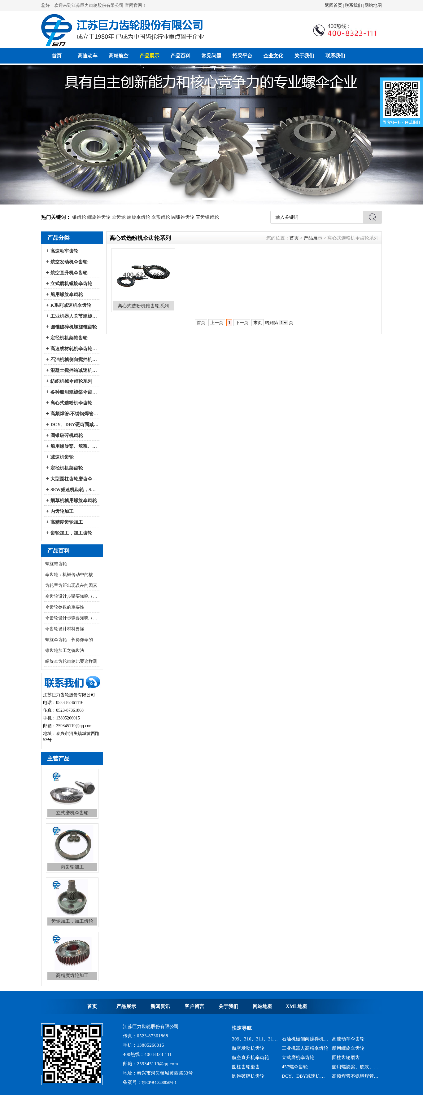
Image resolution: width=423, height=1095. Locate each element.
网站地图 (373, 5)
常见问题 (211, 55)
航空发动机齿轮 (248, 1041)
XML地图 (296, 1006)
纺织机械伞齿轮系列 (71, 381)
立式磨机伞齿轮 (298, 1050)
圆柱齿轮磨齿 (346, 1050)
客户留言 (194, 1006)
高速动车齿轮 (64, 250)
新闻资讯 (160, 1006)
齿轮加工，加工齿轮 (71, 532)
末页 (257, 322)
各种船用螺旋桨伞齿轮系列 (74, 391)
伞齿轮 (119, 217)
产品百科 (180, 55)
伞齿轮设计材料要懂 (64, 629)
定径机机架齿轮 (66, 467)
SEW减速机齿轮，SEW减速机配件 (74, 489)
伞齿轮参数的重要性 (64, 607)
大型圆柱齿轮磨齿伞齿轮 (74, 478)
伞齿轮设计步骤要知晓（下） (72, 596)
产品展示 (149, 55)
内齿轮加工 (62, 511)
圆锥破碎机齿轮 (66, 435)
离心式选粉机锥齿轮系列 (255, 1078)
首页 (57, 55)
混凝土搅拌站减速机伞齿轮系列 (74, 370)
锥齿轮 (79, 217)
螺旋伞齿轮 (138, 217)
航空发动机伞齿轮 (69, 261)
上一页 (216, 322)
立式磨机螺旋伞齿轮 (71, 283)
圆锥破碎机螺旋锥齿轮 (73, 326)
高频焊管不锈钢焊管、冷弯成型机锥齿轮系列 (355, 1068)
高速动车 (88, 55)
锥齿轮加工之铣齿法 (64, 650)
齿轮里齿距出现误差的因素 (71, 585)
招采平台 (242, 55)
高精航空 (119, 55)
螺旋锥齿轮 (99, 217)
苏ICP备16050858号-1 (159, 1082)
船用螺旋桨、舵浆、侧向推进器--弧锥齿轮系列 (74, 446)
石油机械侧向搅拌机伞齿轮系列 (74, 359)
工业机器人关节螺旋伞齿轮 (74, 316)
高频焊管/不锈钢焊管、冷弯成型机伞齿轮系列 (74, 413)
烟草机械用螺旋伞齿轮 (73, 500)
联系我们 (353, 5)
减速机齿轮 (62, 457)
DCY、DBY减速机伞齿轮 (305, 1068)
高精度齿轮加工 (66, 522)
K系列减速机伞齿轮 (70, 305)
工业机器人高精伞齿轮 (305, 1041)
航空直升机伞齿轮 (69, 272)
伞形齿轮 (160, 217)
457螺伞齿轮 (295, 1059)
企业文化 (273, 55)
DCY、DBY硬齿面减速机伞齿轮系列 (74, 424)
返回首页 (333, 5)
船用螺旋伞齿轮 (66, 294)
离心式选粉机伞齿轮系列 (74, 402)
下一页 (241, 322)
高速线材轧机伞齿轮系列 (74, 348)
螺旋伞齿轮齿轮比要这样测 (71, 661)
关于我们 (304, 55)
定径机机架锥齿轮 (69, 337)
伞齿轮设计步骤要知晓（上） (72, 618)
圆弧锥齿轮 (182, 217)
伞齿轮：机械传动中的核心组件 (72, 574)
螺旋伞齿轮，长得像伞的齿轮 (72, 639)
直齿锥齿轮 (207, 217)
